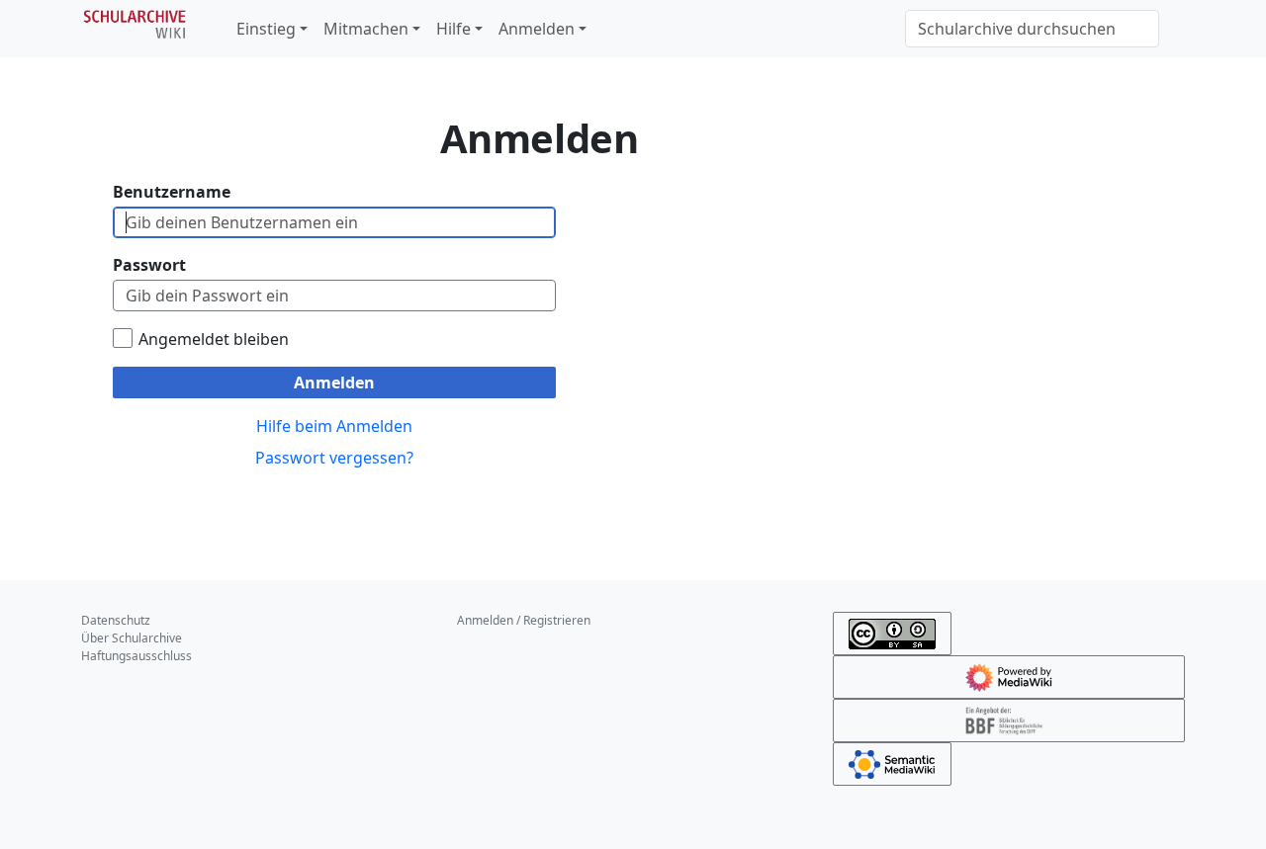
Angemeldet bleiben (213, 339)
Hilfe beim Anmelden (334, 426)
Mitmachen (365, 29)
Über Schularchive (131, 638)
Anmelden (536, 29)
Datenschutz (115, 620)
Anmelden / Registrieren (523, 620)
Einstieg (266, 29)
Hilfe (453, 29)
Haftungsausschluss (136, 655)
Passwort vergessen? (334, 457)
